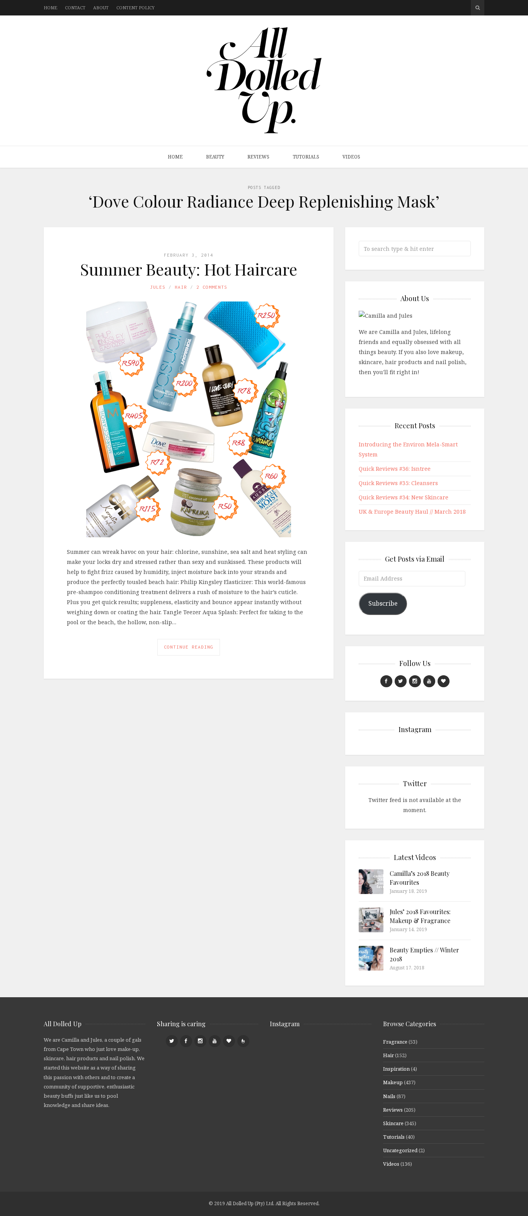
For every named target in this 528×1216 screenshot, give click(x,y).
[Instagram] (415, 681)
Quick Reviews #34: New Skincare (403, 497)
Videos (351, 156)
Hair (181, 287)
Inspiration (396, 1068)
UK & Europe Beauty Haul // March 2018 (412, 511)
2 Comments (211, 287)
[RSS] (243, 1041)
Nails (389, 1096)
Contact (75, 7)
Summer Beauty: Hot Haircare (188, 269)
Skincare (393, 1123)
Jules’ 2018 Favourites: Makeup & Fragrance (420, 916)
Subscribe (382, 603)
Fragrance (395, 1041)
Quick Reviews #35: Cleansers (398, 483)
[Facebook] (386, 681)
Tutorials (306, 156)
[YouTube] (429, 681)
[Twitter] (401, 681)
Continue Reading (188, 646)
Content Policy (135, 7)
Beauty (215, 156)
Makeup (393, 1082)
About (101, 7)
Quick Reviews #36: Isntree (395, 468)
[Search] (477, 7)
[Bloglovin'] (444, 681)
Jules (157, 287)
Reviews (258, 156)
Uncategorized (400, 1150)
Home (50, 7)
